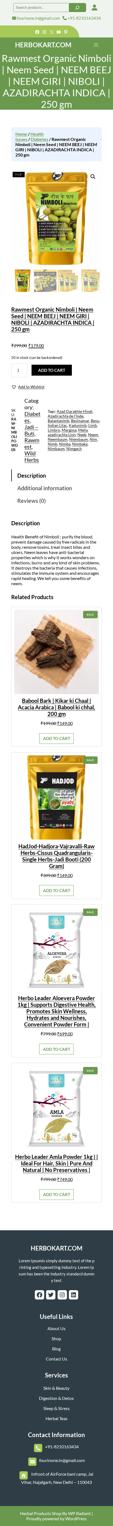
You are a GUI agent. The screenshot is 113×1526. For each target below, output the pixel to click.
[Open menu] (96, 45)
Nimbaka (79, 444)
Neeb (81, 434)
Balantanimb (58, 420)
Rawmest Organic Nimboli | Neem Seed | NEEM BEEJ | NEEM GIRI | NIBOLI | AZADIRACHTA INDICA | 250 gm (52, 319)
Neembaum (57, 439)
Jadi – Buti (31, 430)
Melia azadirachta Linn (68, 432)
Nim (93, 439)
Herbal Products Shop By (43, 1513)
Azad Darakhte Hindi (74, 411)
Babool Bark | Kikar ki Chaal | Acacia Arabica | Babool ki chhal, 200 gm (56, 707)
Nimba (64, 444)
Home (21, 134)
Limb (92, 425)
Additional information (44, 488)
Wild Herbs (31, 456)
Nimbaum (56, 448)
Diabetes (39, 139)
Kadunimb (78, 425)
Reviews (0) (31, 500)
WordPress (76, 1518)
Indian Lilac (57, 425)
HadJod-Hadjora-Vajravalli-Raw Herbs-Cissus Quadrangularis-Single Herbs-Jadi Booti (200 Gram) (56, 856)
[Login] (94, 7)
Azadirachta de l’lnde (65, 416)
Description (31, 475)
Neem (93, 434)
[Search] (77, 7)
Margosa (69, 430)
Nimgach (74, 448)
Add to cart (51, 370)
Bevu (95, 420)
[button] (27, 387)
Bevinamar (80, 420)
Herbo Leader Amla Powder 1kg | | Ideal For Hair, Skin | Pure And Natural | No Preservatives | (56, 1163)
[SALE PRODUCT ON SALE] (56, 651)
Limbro (54, 430)
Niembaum (78, 439)
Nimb (52, 444)
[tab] (56, 475)
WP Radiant (79, 1513)
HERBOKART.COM (43, 45)
